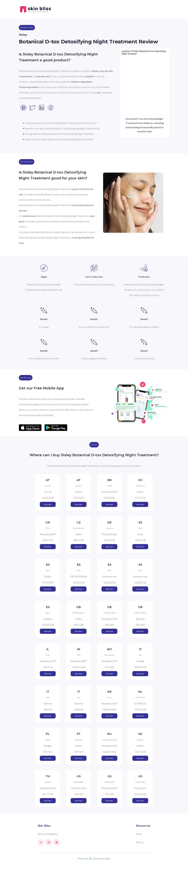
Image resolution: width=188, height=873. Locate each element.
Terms (139, 834)
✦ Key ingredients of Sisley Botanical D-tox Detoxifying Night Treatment (58, 133)
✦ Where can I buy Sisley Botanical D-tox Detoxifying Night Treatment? (57, 139)
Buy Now (47, 504)
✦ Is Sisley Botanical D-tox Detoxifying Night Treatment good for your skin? (59, 123)
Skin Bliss (44, 825)
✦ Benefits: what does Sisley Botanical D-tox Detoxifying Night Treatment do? (61, 128)
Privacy (139, 842)
